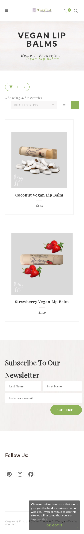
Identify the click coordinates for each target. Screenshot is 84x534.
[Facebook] (31, 474)
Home (26, 55)
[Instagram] (20, 474)
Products (48, 55)
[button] (17, 87)
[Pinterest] (9, 474)
